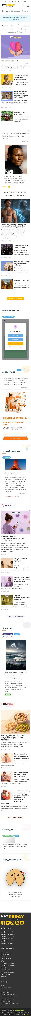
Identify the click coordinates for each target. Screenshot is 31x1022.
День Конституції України (7, 963)
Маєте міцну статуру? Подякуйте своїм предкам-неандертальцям (13, 226)
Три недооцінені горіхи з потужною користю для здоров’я (12, 738)
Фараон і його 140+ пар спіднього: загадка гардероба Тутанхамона (22, 265)
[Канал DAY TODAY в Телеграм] (21, 922)
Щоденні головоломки (8, 316)
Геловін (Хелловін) (6, 970)
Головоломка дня (25, 25)
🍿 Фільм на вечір (8, 634)
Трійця (2, 961)
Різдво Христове (5, 974)
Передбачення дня (12, 32)
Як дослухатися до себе (10, 61)
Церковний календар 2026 (7, 994)
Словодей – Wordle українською (9, 1003)
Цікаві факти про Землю (7, 941)
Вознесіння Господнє (6, 958)
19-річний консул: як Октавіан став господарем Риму (21, 77)
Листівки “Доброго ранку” (7, 999)
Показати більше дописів (15, 298)
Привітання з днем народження (9, 996)
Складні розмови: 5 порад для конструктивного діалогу (20, 562)
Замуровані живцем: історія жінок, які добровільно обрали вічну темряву (21, 95)
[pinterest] (15, 1)
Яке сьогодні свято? (6, 987)
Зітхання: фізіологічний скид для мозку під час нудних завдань (22, 579)
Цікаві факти (7, 457)
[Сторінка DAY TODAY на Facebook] (3, 922)
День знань (4, 967)
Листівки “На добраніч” (7, 1001)
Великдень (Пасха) (5, 954)
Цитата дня (5, 25)
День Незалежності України (8, 965)
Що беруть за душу (20, 195)
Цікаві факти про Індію (21, 280)
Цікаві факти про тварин (7, 943)
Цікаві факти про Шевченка (8, 934)
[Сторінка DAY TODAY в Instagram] (12, 922)
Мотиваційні (22, 192)
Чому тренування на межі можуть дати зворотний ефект (21, 774)
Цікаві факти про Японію (7, 936)
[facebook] (9, 1)
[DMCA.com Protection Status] (19, 1010)
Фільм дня (15, 29)
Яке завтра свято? (5, 992)
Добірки (17, 634)
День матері (4, 956)
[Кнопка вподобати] (9, 187)
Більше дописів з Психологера (15, 616)
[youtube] (18, 1)
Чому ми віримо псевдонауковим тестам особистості (12, 538)
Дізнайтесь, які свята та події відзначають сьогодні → (15, 18)
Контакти (3, 1005)
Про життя (13, 192)
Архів (19, 369)
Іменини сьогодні (5, 990)
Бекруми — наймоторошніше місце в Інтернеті (22, 598)
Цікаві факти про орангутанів (19, 113)
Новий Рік (3, 976)
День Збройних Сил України (8, 972)
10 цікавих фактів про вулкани (11, 496)
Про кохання (8, 195)
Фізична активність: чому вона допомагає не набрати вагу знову (21, 756)
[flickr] (25, 1)
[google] (12, 1)
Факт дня (7, 29)
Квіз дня (22, 32)
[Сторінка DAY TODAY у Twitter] (7, 922)
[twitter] (6, 1)
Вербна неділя (4, 952)
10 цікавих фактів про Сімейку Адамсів (21, 246)
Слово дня (24, 29)
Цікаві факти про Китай (7, 938)
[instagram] (21, 1)
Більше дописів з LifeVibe (15, 817)
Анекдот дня (15, 25)
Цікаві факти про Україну (7, 932)
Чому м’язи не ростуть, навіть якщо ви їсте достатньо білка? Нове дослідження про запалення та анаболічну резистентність (15, 797)
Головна (3, 985)
